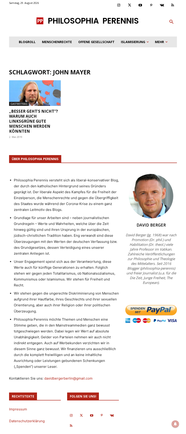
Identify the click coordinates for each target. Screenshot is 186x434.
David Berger (151, 225)
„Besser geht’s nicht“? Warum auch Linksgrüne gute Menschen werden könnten (33, 121)
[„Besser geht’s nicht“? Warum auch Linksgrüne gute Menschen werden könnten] (35, 93)
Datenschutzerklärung (27, 421)
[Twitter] (129, 5)
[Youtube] (140, 5)
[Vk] (162, 5)
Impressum (18, 409)
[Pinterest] (151, 5)
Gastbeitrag (18, 103)
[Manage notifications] (175, 424)
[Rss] (173, 5)
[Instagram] (119, 5)
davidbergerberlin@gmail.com (68, 378)
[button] (171, 22)
